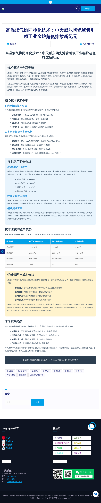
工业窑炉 (35, 371)
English (9, 441)
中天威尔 (10, 371)
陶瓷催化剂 (11, 375)
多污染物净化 (22, 371)
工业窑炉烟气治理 (62, 443)
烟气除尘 (68, 371)
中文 (8, 437)
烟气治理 (46, 371)
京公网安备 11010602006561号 (60, 498)
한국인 (9, 448)
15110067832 (11, 479)
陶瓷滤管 (22, 375)
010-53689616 (12, 476)
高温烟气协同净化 (36, 375)
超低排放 (79, 371)
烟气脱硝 (57, 371)
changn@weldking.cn (14, 481)
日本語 (9, 444)
